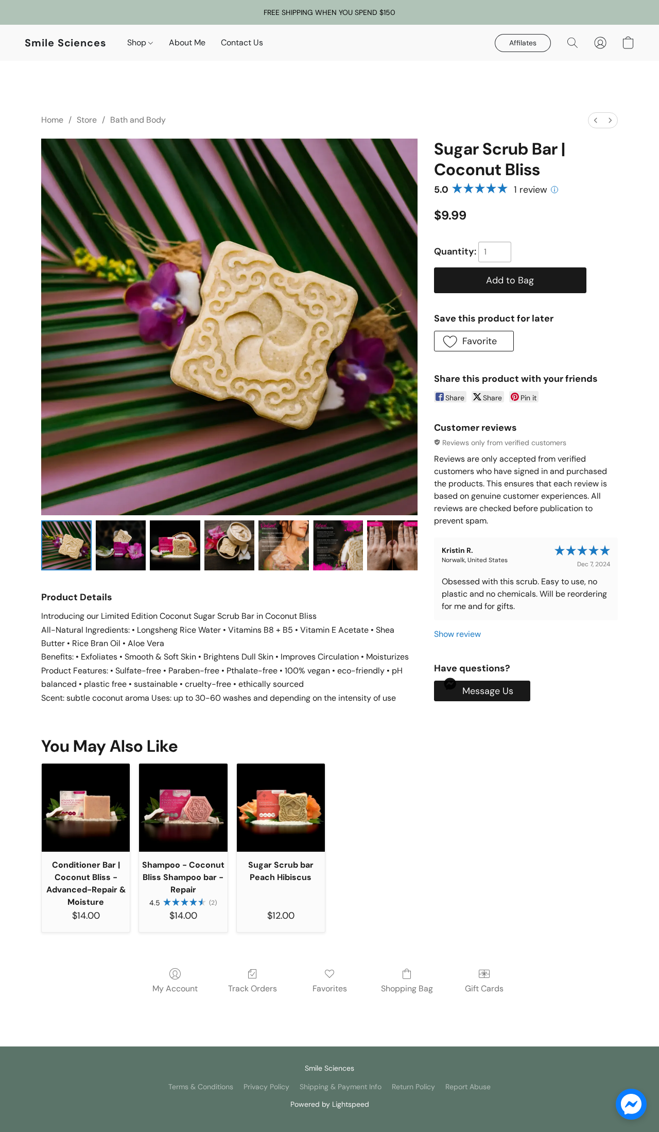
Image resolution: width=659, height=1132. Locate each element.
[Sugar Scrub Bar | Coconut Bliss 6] (392, 545)
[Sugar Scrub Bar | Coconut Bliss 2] (175, 545)
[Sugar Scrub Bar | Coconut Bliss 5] (338, 545)
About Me (187, 42)
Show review (457, 634)
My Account (175, 988)
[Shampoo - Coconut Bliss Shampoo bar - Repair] (183, 808)
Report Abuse (468, 1086)
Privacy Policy (266, 1086)
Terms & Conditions (200, 1086)
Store (87, 119)
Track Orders (252, 988)
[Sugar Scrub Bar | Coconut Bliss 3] (229, 545)
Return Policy (413, 1086)
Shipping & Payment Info (340, 1086)
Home (52, 119)
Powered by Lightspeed (329, 1104)
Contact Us (242, 42)
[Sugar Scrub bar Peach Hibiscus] (281, 808)
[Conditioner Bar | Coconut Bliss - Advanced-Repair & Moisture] (86, 808)
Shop (137, 42)
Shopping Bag (407, 988)
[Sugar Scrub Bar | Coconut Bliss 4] (283, 545)
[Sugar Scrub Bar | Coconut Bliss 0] (66, 545)
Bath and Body (138, 119)
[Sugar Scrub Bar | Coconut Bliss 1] (121, 545)
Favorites (330, 988)
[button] (66, 43)
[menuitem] (595, 120)
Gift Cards (484, 988)
